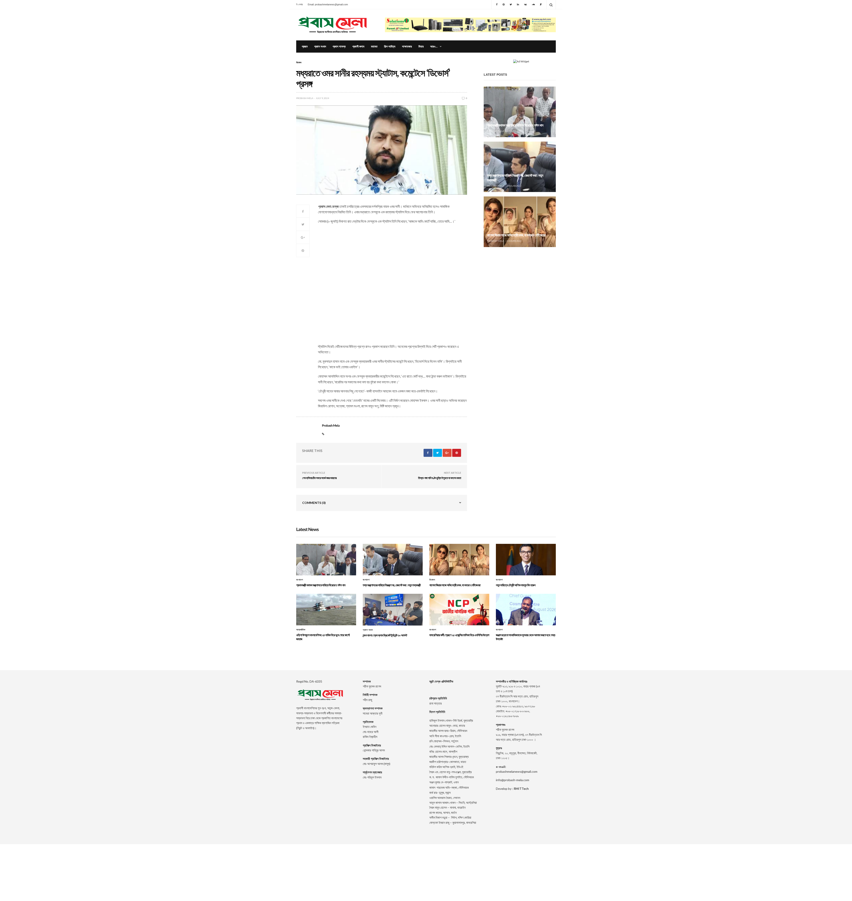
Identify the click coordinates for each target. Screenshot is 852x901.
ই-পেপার (299, 4)
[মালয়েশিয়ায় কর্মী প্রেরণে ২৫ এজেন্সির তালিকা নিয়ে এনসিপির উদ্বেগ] (459, 609)
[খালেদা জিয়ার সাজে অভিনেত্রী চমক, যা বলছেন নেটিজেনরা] (520, 221)
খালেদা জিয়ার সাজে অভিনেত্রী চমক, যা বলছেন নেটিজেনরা (516, 235)
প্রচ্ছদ (305, 46)
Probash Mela (304, 98)
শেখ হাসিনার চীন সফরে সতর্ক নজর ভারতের (319, 478)
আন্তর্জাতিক (300, 630)
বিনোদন (298, 62)
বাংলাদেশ (299, 580)
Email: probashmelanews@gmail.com (328, 4)
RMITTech (521, 788)
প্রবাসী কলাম (358, 46)
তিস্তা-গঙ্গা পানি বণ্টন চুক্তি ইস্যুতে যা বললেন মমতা (439, 478)
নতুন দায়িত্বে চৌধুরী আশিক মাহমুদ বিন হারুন (515, 585)
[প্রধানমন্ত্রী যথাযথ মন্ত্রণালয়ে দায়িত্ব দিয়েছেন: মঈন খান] (520, 112)
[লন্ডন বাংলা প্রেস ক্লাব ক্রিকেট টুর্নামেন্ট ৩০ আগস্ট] (393, 610)
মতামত (374, 46)
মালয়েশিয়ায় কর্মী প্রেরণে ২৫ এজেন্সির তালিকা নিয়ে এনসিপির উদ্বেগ (459, 635)
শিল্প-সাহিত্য (389, 46)
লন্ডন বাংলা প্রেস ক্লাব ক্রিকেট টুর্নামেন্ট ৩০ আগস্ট (385, 635)
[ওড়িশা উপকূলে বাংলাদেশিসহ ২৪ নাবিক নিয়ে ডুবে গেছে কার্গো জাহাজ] (326, 609)
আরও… (434, 46)
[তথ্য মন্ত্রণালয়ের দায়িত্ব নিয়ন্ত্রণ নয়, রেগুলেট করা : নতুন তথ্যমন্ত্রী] (520, 167)
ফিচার (421, 46)
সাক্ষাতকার (407, 46)
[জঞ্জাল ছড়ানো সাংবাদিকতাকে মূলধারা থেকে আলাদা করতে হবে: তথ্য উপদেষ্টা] (526, 609)
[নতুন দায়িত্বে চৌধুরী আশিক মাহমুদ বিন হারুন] (526, 559)
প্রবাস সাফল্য (339, 46)
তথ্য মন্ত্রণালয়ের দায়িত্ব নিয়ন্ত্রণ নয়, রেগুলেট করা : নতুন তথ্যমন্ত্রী (392, 585)
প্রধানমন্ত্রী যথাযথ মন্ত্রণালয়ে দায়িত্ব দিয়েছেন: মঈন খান (515, 125)
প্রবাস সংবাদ (320, 46)
